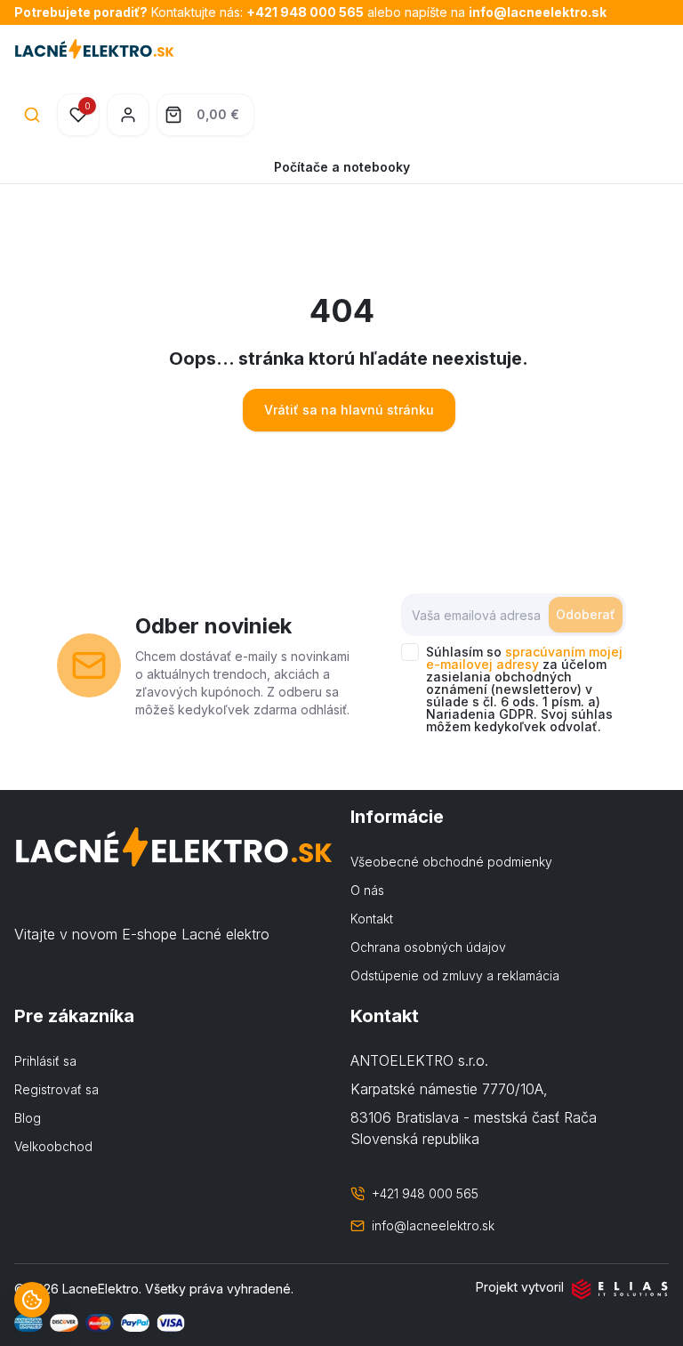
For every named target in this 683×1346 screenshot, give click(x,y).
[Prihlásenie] (128, 114)
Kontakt (371, 918)
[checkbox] (410, 652)
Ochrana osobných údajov (428, 947)
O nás (367, 890)
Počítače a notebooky (342, 166)
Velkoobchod (53, 1146)
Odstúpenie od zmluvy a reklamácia (454, 975)
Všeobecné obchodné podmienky (451, 861)
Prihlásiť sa (45, 1060)
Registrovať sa (56, 1089)
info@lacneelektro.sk (538, 12)
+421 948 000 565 (305, 12)
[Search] (32, 115)
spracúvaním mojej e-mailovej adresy (524, 658)
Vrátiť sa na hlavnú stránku (349, 409)
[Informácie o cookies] (32, 1300)
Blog (27, 1117)
